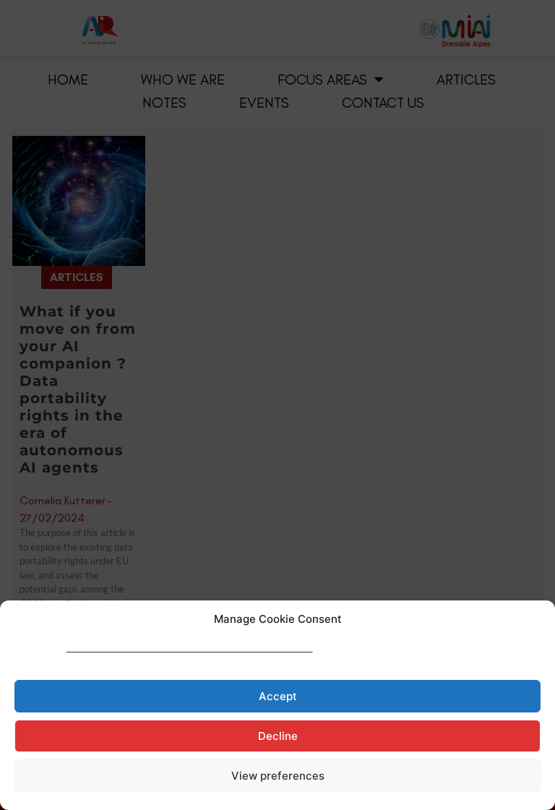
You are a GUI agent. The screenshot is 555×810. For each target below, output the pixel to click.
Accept (278, 696)
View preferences (277, 776)
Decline (278, 736)
